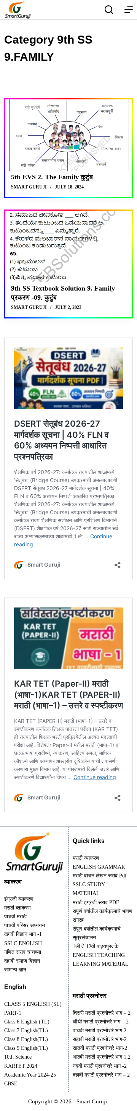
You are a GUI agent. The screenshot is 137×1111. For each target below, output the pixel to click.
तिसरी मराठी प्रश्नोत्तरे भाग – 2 (102, 1013)
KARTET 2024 (20, 1066)
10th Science (18, 1057)
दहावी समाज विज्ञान (22, 961)
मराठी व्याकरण (86, 858)
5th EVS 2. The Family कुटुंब (52, 177)
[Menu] (128, 9)
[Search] (109, 9)
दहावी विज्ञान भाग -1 (23, 934)
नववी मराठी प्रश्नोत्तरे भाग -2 (100, 1066)
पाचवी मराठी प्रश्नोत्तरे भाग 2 (99, 1030)
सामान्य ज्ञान (15, 970)
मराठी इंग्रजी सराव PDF (96, 902)
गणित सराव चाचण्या (22, 952)
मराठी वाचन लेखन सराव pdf (100, 876)
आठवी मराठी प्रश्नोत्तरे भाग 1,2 (102, 1057)
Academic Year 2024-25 (30, 1075)
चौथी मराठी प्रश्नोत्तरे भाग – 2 (101, 1022)
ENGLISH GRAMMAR (99, 867)
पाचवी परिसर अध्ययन (24, 925)
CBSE (11, 1084)
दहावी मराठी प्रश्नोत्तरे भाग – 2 (101, 1075)
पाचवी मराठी (15, 916)
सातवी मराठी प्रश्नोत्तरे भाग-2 (100, 1048)
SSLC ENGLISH (23, 943)
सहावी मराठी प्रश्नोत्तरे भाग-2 (100, 1039)
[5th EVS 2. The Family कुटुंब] (68, 135)
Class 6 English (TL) (26, 1022)
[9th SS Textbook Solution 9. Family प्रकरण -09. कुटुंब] (68, 246)
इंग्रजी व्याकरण (18, 899)
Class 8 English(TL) (26, 1039)
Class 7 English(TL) (26, 1030)
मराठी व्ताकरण (17, 908)
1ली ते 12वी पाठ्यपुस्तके (95, 946)
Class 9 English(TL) (26, 1048)
